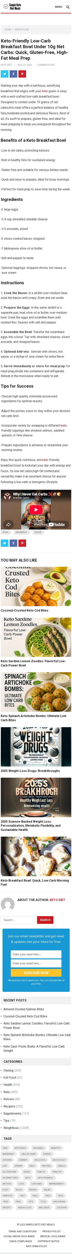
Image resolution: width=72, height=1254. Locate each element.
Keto (6, 1092)
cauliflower (29, 1154)
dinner (18, 1166)
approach (20, 1148)
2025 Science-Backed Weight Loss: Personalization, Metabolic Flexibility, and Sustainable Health (30, 826)
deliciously (59, 1160)
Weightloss (22, 29)
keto (45, 91)
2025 (5, 1148)
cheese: (47, 1154)
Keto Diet (6, 65)
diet (5, 1166)
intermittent (10, 1178)
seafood (7, 1195)
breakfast (21, 532)
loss (21, 1184)
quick (19, 1190)
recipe (32, 1190)
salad (47, 1190)
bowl (6, 532)
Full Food (9, 1077)
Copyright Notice (48, 1241)
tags (18, 1201)
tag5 (5, 1201)
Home (8, 29)
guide (27, 1172)
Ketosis (8, 1099)
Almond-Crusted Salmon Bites (23, 1009)
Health (7, 1085)
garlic (61, 1166)
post (5, 1190)
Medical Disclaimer (52, 1236)
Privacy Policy (51, 1231)
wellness (44, 1207)
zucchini (62, 1207)
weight (7, 1207)
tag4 (60, 1195)
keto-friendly (45, 1178)
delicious (40, 1160)
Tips (6, 1120)
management (56, 1184)
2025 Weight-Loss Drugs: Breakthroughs (30, 771)
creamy (23, 1160)
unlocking (59, 1201)
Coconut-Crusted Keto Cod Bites (24, 610)
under (37, 532)
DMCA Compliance (20, 1241)
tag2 (35, 1195)
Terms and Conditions (22, 1231)
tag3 (47, 1195)
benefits (56, 1148)
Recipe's (9, 1106)
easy (32, 1166)
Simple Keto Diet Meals (40, 1224)
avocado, (38, 1148)
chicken (7, 1160)
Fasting (8, 1070)
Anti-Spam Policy (36, 1246)
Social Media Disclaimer (19, 1236)
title (43, 1201)
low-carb (36, 1184)
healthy (57, 1172)
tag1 (22, 1195)
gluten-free (9, 1172)
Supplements (12, 1113)
